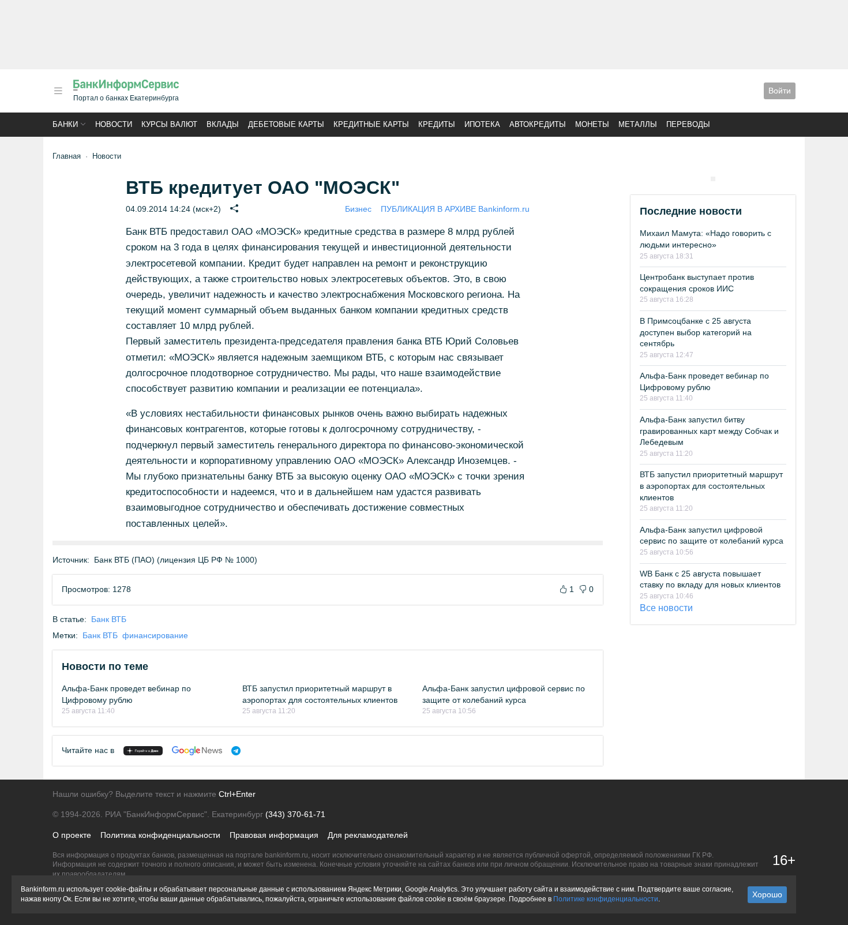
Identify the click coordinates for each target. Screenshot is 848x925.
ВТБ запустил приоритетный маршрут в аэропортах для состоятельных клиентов (711, 485)
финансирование (155, 635)
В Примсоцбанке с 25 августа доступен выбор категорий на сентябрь (696, 332)
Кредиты (436, 124)
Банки (65, 124)
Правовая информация (274, 835)
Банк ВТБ (108, 619)
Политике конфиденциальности (605, 899)
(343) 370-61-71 (295, 814)
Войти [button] (779, 90)
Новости (113, 124)
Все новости (666, 608)
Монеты (592, 124)
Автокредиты (537, 124)
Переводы (688, 124)
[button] (58, 91)
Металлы (637, 124)
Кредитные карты (371, 124)
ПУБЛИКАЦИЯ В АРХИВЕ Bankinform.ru (455, 209)
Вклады (223, 124)
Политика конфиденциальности (160, 835)
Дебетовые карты (286, 124)
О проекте (71, 835)
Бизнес (358, 209)
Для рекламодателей (368, 835)
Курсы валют (169, 124)
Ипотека (482, 124)
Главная (66, 156)
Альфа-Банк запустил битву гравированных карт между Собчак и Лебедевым (709, 431)
